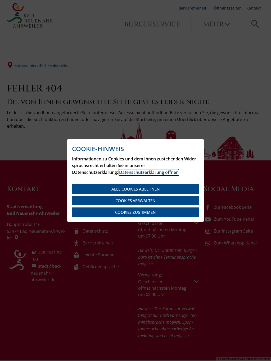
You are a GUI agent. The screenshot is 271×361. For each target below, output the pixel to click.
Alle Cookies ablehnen (135, 189)
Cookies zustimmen (135, 212)
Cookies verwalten (135, 200)
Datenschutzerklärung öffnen (149, 172)
